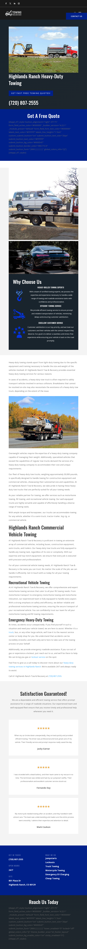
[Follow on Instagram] (18, 3)
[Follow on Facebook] (6, 3)
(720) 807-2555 (54, 676)
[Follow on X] (10, 3)
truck (11, 632)
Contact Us (76, 16)
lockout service (38, 657)
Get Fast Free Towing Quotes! (31, 93)
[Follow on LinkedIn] (14, 3)
